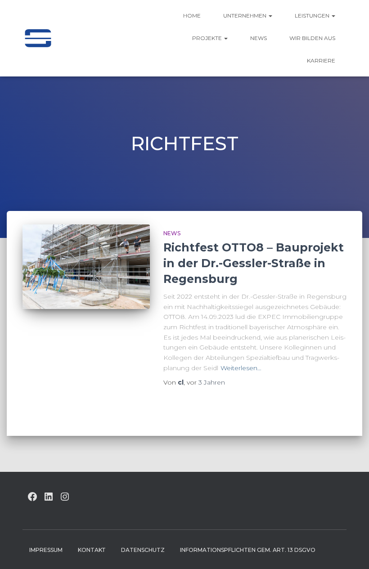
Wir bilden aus (312, 38)
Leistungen (313, 15)
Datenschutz (143, 550)
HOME (192, 15)
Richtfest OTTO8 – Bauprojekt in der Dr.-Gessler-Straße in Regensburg (253, 263)
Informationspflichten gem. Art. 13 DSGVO (247, 550)
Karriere (321, 60)
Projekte (207, 38)
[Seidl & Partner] (38, 38)
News (258, 38)
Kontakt (92, 550)
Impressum (46, 550)
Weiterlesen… (240, 368)
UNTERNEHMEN (245, 15)
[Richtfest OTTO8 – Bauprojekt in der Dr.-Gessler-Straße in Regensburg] (86, 266)
